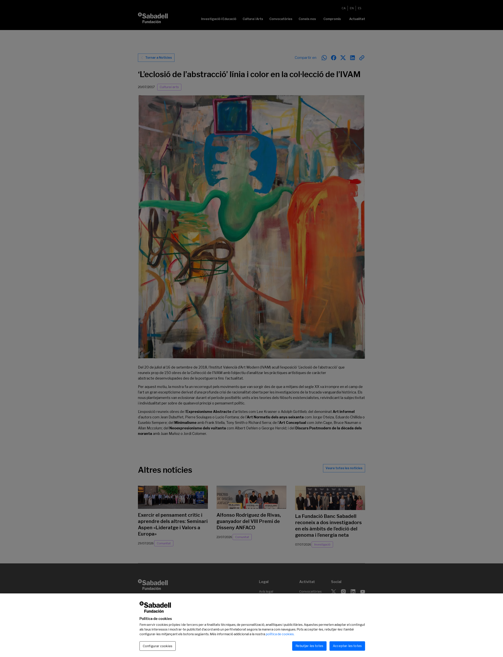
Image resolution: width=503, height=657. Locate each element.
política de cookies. (280, 634)
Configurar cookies (157, 646)
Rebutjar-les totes (309, 646)
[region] (251, 625)
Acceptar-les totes (347, 646)
